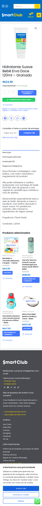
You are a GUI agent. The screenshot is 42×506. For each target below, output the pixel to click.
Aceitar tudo (21, 488)
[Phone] (18, 387)
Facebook (7, 436)
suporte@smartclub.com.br (15, 415)
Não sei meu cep (10, 137)
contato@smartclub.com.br (15, 412)
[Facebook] (8, 387)
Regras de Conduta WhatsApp (15, 458)
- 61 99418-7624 (9, 381)
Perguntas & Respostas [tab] (12, 166)
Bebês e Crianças (9, 109)
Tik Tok (5, 439)
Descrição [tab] (6, 152)
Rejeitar (21, 501)
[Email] (14, 387)
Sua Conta (7, 424)
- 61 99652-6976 (9, 384)
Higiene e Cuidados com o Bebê (15, 110)
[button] (36, 28)
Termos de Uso (9, 461)
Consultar (29, 133)
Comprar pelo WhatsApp (20, 100)
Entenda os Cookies (21, 495)
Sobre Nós (7, 427)
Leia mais (7, 273)
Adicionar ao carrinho (27, 93)
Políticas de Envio (10, 455)
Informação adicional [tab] (11, 157)
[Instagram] (2, 4)
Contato (6, 430)
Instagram (7, 433)
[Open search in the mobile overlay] (27, 6)
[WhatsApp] (6, 4)
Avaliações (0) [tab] (8, 161)
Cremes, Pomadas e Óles (27, 109)
